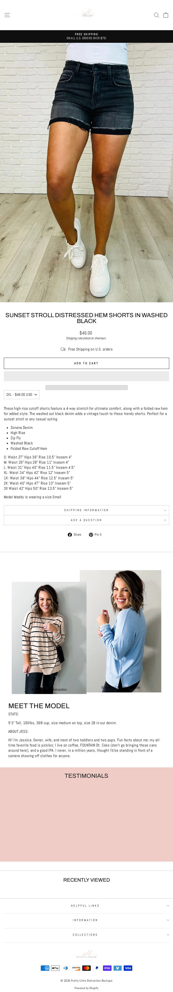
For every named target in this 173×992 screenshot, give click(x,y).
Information (85, 920)
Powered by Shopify (86, 988)
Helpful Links (85, 906)
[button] (86, 376)
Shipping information (86, 510)
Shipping (71, 338)
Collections (85, 935)
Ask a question (86, 520)
